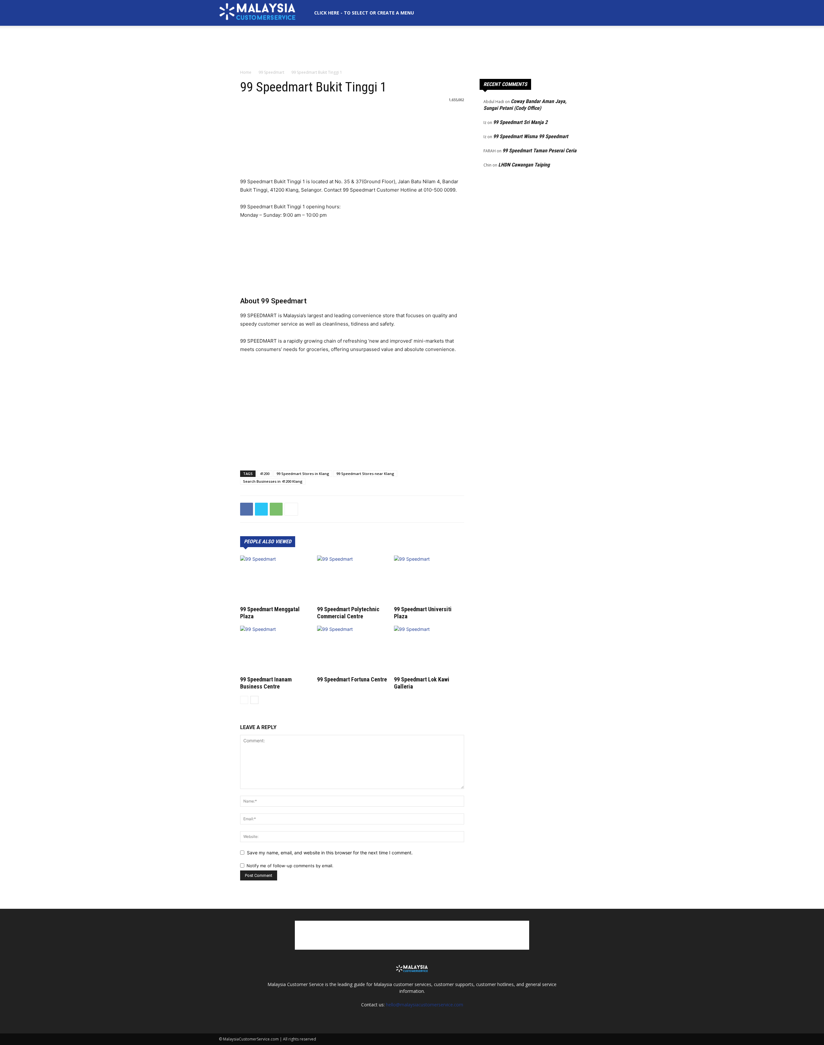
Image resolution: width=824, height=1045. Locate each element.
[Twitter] (261, 509)
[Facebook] (246, 509)
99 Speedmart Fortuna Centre (352, 679)
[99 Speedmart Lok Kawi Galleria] (429, 650)
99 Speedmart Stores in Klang (302, 473)
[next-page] (254, 700)
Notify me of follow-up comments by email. (290, 865)
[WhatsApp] (276, 509)
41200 (264, 473)
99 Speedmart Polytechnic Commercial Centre (348, 613)
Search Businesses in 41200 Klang (273, 481)
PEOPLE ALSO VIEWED (267, 541)
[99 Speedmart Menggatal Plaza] (275, 580)
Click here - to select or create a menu (364, 13)
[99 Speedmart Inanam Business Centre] (275, 650)
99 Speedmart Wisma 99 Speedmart (530, 136)
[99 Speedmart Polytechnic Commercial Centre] (352, 580)
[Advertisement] (412, 47)
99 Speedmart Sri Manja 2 (520, 122)
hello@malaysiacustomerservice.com (424, 1005)
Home (245, 72)
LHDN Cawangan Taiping (524, 165)
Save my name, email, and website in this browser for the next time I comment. (330, 852)
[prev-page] (244, 700)
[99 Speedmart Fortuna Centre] (352, 650)
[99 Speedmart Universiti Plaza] (429, 580)
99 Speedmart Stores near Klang (365, 473)
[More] (291, 509)
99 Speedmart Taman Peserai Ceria (539, 150)
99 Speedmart (271, 72)
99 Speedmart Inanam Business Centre (266, 683)
